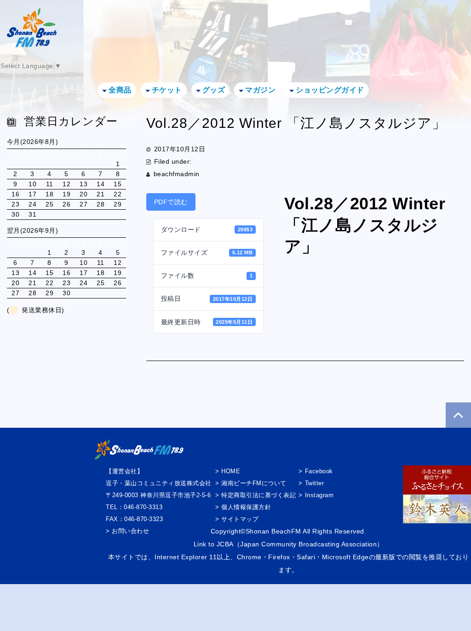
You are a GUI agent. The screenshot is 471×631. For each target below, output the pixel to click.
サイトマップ (239, 519)
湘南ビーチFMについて (254, 483)
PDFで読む (171, 202)
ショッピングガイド (330, 90)
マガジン (260, 90)
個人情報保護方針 (246, 507)
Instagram (319, 495)
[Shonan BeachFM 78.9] (32, 35)
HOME (230, 471)
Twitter (314, 483)
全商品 (120, 90)
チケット (167, 90)
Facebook (319, 471)
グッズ (213, 90)
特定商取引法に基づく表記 (258, 495)
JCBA (225, 544)
